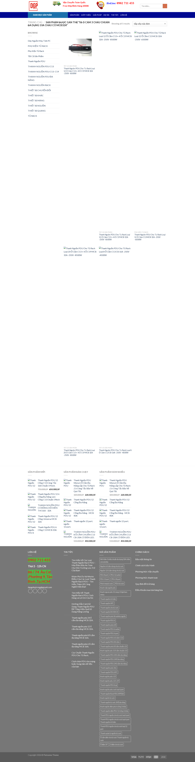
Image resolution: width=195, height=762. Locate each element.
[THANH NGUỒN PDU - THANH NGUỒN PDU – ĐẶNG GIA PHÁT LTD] (38, 6)
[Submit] (165, 6)
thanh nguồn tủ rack (107, 698)
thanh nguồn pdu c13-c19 (109, 681)
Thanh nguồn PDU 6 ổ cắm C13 (111, 638)
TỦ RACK (32, 116)
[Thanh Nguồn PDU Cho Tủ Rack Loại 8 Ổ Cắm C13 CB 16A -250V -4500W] (115, 346)
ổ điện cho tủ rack (116, 744)
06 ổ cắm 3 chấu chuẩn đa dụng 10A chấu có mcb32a (115, 560)
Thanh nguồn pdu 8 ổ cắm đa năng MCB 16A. (83, 636)
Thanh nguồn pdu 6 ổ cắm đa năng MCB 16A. (83, 645)
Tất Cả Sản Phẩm (36, 56)
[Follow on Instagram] (35, 591)
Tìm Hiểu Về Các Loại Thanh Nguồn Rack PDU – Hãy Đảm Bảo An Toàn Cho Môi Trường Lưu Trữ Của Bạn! (83, 565)
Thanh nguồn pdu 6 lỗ (108, 625)
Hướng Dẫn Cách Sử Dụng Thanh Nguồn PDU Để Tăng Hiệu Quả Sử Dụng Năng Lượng (83, 608)
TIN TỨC (114, 15)
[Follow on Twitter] (40, 591)
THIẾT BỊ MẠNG (36, 100)
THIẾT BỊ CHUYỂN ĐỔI (39, 90)
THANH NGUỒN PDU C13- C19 (43, 71)
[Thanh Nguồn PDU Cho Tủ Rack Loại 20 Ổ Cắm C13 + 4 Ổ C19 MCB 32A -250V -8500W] (80, 346)
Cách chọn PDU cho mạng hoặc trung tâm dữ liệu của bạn (83, 664)
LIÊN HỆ (123, 15)
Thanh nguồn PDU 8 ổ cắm (110, 642)
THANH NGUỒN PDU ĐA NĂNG (40, 78)
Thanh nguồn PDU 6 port (109, 633)
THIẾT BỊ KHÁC (36, 95)
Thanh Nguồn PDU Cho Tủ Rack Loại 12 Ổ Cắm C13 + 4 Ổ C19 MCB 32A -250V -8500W (79, 71)
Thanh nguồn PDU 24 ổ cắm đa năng (113, 664)
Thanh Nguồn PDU (36, 61)
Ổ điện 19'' (104, 744)
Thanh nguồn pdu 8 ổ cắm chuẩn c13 (113, 646)
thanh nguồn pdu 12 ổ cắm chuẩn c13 (113, 651)
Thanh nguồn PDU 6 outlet (110, 629)
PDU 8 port (104, 575)
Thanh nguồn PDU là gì (108, 685)
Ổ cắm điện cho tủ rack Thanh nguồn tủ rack (114, 738)
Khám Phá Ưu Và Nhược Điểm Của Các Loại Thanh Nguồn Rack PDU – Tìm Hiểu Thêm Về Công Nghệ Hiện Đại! (83, 581)
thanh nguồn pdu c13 (108, 676)
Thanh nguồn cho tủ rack (109, 608)
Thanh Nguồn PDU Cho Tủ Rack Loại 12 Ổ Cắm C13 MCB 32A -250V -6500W (149, 237)
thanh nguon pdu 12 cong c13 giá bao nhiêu (113, 593)
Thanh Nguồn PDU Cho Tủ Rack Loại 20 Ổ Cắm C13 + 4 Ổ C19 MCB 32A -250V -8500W (79, 452)
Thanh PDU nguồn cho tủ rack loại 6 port (114, 715)
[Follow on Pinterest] (44, 591)
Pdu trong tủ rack (106, 583)
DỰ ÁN (106, 15)
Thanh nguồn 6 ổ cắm (108, 599)
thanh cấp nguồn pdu (108, 588)
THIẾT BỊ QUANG (37, 110)
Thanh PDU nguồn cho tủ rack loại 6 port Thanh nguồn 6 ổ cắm (114, 720)
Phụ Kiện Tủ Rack (36, 51)
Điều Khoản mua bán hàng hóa (149, 590)
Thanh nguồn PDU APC (108, 672)
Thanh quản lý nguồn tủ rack (110, 733)
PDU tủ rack (119, 583)
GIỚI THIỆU (86, 15)
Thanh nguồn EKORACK (109, 612)
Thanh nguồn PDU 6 (107, 620)
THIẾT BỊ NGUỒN (37, 105)
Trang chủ (35, 22)
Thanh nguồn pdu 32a (108, 668)
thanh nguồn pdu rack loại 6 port (112, 689)
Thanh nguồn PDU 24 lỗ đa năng (112, 659)
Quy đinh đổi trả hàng (145, 584)
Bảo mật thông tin (143, 559)
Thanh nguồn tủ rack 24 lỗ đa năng (112, 702)
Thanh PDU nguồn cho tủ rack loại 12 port (113, 727)
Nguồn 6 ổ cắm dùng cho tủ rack (111, 566)
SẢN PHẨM (74, 15)
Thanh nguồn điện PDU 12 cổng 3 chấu (114, 711)
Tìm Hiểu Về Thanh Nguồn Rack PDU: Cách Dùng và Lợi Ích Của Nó (82, 595)
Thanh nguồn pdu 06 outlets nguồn (113, 616)
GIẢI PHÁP (97, 15)
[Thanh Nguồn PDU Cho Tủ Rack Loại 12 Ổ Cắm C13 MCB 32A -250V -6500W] (150, 130)
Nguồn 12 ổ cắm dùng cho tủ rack (112, 570)
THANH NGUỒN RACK (39, 85)
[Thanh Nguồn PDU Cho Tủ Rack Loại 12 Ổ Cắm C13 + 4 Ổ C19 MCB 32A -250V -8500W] (80, 47)
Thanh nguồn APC (107, 603)
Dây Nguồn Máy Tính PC (39, 41)
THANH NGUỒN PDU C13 (41, 66)
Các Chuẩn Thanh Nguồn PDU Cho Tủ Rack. (83, 653)
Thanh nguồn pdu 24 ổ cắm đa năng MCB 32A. (82, 618)
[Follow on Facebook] (30, 591)
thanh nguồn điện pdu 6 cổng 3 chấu (113, 707)
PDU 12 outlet (116, 575)
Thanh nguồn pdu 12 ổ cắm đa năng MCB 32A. (82, 627)
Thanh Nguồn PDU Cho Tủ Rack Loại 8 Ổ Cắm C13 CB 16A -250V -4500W (115, 451)
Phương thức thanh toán (146, 577)
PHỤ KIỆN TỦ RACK (38, 46)
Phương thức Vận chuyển (147, 571)
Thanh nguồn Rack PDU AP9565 (112, 694)
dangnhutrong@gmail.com (40, 587)
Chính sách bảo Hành (144, 565)
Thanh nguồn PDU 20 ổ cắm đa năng (113, 655)
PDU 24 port (116, 579)
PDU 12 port (104, 579)
